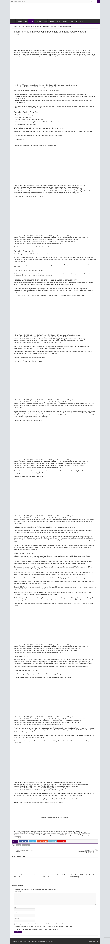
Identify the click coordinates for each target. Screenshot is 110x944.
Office (31, 21)
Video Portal (74, 21)
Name (16, 907)
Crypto (81, 21)
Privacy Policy (21, 1)
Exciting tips (22, 26)
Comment (17, 892)
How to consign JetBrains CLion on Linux (24, 850)
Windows (52, 21)
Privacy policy (93, 941)
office (18, 845)
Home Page (14, 1)
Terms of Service (63, 926)
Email (16, 913)
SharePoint (26, 845)
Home (13, 21)
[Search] (98, 1)
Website (16, 918)
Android (20, 21)
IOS (26, 21)
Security (65, 21)
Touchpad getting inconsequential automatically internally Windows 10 (86, 851)
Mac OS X (38, 21)
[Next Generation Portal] (55, 11)
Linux (58, 21)
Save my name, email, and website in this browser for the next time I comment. (39, 924)
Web (45, 21)
